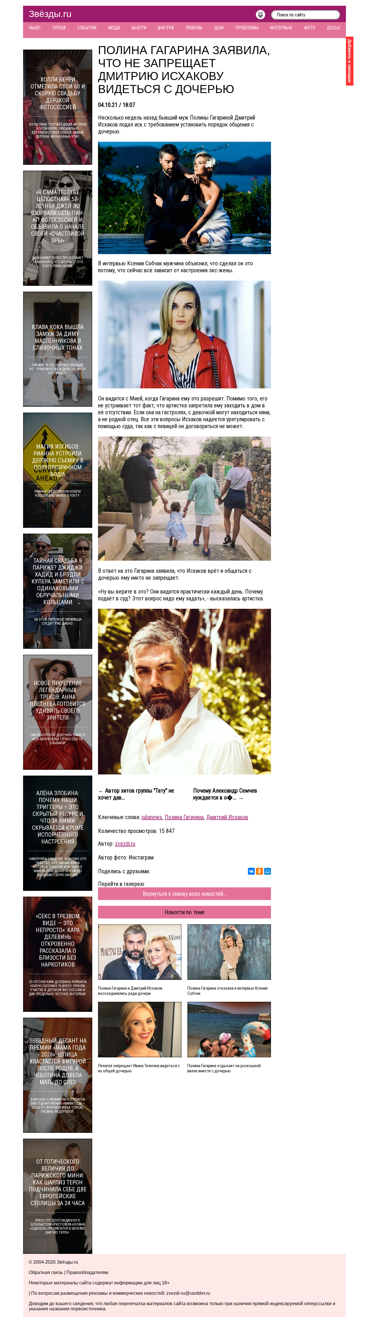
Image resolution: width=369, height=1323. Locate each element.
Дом (218, 28)
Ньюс (35, 28)
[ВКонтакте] (251, 871)
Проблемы (246, 28)
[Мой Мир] (267, 871)
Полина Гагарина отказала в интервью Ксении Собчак (227, 991)
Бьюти (139, 28)
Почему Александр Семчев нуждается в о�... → (225, 794)
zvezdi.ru (125, 843)
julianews (152, 817)
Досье (333, 28)
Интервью (281, 28)
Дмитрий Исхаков (227, 817)
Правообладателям (87, 1272)
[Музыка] (263, 16)
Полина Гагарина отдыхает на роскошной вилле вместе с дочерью (224, 1068)
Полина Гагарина (184, 817)
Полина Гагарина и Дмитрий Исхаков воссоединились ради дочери (130, 991)
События (86, 28)
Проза (59, 28)
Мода (114, 28)
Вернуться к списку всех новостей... (185, 893)
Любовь (194, 28)
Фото (309, 28)
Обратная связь (46, 1272)
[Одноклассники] (259, 871)
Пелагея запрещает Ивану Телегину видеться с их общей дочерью (139, 1068)
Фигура (166, 28)
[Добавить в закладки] (349, 61)
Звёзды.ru (50, 14)
